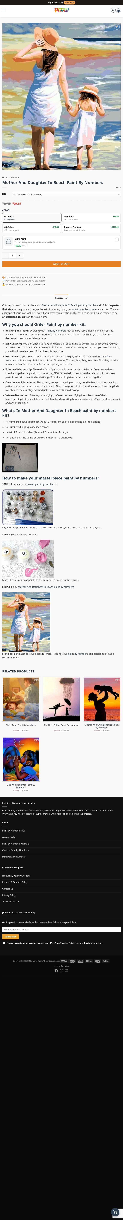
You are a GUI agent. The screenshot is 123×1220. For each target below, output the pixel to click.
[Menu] (5, 10)
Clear (118, 187)
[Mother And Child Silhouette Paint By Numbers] (102, 699)
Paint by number (62, 324)
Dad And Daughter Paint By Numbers (21, 786)
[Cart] (118, 10)
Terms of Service (10, 901)
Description (61, 297)
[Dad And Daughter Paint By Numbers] (21, 759)
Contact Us (7, 888)
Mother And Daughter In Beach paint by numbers (70, 305)
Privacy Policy (9, 895)
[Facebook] (56, 971)
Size (4, 194)
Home (5, 177)
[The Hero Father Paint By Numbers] (61, 699)
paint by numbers (80, 478)
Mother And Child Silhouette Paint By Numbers (102, 726)
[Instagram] (61, 971)
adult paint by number (85, 309)
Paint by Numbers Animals (15, 843)
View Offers (69, 3)
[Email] (66, 971)
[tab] (61, 298)
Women (15, 177)
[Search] (113, 10)
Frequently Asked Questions (16, 875)
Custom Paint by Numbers (15, 850)
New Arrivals (8, 837)
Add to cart (61, 264)
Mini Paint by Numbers (14, 856)
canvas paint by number (40, 484)
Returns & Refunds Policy (15, 882)
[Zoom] (6, 167)
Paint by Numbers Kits (13, 830)
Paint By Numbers (56, 330)
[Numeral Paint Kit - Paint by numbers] (61, 10)
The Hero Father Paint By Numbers (61, 725)
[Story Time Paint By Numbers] (21, 699)
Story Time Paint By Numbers (21, 725)
